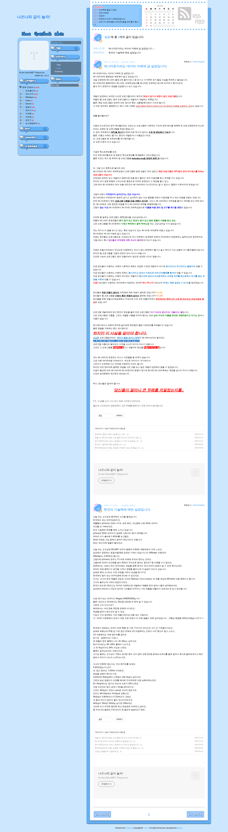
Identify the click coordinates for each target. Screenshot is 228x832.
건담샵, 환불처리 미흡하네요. (107, 751)
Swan (179, 828)
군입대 (102, 16)
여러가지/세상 (198, 62)
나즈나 (146, 828)
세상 (106, 428)
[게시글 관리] (109, 415)
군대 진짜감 (104, 13)
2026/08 (160, 6)
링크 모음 (55, 85)
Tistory (129, 828)
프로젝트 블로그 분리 (108, 10)
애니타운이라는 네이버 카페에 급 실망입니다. (131, 48)
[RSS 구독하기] (192, 16)
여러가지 (99, 428)
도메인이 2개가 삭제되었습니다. (112, 19)
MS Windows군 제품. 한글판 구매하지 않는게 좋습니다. (118, 448)
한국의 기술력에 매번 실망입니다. (125, 52)
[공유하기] (105, 415)
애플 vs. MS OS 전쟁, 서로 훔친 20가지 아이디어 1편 (116, 438)
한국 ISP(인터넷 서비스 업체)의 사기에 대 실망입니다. (117, 441)
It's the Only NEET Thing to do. (113, 474)
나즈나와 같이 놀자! (110, 469)
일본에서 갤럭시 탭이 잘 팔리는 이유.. (110, 434)
